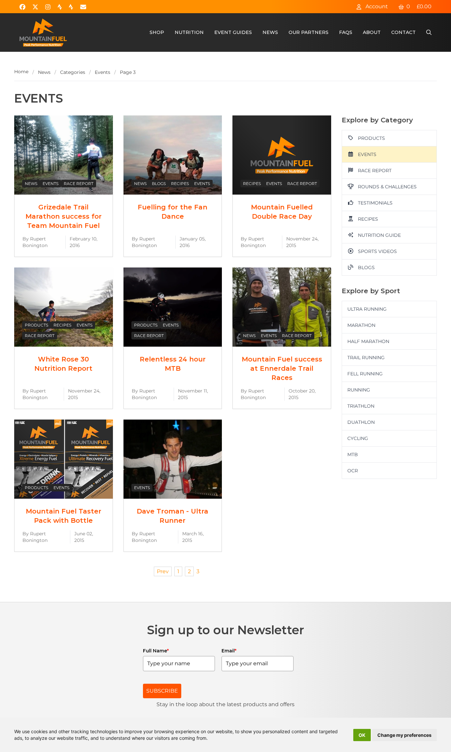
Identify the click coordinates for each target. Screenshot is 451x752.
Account (376, 6)
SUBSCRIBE (162, 691)
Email (229, 651)
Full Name (156, 651)
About (372, 32)
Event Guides (233, 32)
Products (36, 325)
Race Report (78, 183)
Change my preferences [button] (404, 735)
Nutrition (189, 32)
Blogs (159, 183)
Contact (403, 32)
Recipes (180, 183)
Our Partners (309, 32)
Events (102, 72)
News (270, 32)
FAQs (345, 32)
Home (21, 72)
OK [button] (362, 735)
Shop (157, 32)
